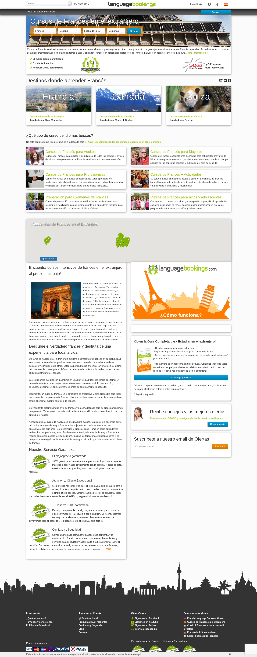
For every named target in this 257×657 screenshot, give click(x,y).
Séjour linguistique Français (202, 636)
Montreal (119, 120)
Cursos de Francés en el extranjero (206, 622)
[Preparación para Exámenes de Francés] (35, 201)
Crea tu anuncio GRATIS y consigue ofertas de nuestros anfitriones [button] (186, 418)
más (108, 548)
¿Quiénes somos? (36, 618)
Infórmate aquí (133, 654)
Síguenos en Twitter (145, 625)
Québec (129, 120)
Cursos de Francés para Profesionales (75, 174)
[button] (126, 244)
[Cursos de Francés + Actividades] (140, 179)
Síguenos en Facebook (147, 618)
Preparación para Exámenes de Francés (76, 197)
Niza (47, 120)
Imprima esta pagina (146, 629)
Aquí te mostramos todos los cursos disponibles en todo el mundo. (125, 142)
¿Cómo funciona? (88, 618)
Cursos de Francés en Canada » (117, 116)
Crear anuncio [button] (217, 424)
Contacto (83, 632)
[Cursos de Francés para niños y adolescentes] (140, 201)
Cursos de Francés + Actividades (176, 174)
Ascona (188, 120)
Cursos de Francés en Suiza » (186, 116)
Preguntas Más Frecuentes (93, 622)
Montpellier (56, 120)
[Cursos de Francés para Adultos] (35, 156)
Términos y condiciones (39, 622)
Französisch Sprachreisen (201, 632)
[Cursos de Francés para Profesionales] (35, 179)
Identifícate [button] (196, 4)
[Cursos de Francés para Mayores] (140, 156)
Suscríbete (219, 446)
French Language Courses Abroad (205, 618)
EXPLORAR (80, 4)
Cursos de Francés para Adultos (70, 152)
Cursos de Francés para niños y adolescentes (186, 197)
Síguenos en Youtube (146, 622)
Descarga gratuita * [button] (181, 377)
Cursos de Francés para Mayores (176, 152)
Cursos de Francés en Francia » (47, 116)
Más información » (198, 52)
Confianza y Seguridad (91, 625)
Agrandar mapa (48, 258)
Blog (81, 629)
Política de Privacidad (38, 625)
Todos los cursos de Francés (41, 11)
